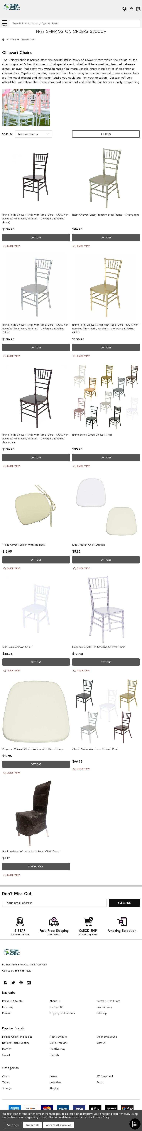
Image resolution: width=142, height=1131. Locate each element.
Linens (53, 1076)
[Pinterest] (21, 982)
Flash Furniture (58, 1036)
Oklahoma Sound (107, 1036)
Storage (6, 1088)
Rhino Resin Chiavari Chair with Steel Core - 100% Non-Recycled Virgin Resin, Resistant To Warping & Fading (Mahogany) (36, 438)
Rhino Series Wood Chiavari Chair (92, 434)
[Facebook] (5, 982)
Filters (106, 134)
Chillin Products (58, 1042)
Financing (7, 1006)
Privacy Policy (104, 1006)
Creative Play (57, 1048)
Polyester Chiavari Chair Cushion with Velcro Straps (32, 749)
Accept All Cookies (58, 1125)
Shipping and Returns (62, 1013)
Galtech (54, 1054)
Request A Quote (12, 1000)
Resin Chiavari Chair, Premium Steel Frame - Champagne (105, 214)
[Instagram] (29, 982)
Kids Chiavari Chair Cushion (88, 544)
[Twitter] (13, 982)
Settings (13, 1125)
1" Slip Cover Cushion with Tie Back (23, 544)
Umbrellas (55, 1082)
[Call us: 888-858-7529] (60, 14)
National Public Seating (16, 1042)
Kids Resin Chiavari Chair (16, 646)
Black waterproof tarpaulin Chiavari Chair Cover (30, 851)
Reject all (32, 1125)
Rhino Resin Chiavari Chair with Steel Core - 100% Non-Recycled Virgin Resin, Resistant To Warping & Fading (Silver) (36, 328)
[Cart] (131, 9)
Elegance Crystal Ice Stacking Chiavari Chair (98, 646)
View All (101, 1042)
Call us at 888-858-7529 (16, 970)
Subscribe (124, 902)
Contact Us (56, 1006)
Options (36, 237)
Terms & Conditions (108, 1000)
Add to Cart (36, 866)
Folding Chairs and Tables (17, 1036)
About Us (55, 1000)
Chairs (5, 1076)
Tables (6, 1082)
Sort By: (7, 134)
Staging (54, 1088)
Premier (6, 1048)
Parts (100, 1082)
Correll (6, 1054)
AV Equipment (105, 1076)
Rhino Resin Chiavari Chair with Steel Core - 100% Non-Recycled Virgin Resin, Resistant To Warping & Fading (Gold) (105, 328)
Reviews (6, 1013)
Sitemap (102, 1013)
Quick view (13, 246)
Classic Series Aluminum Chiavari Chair (95, 749)
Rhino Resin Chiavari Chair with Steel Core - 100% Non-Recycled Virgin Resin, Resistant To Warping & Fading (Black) (36, 218)
